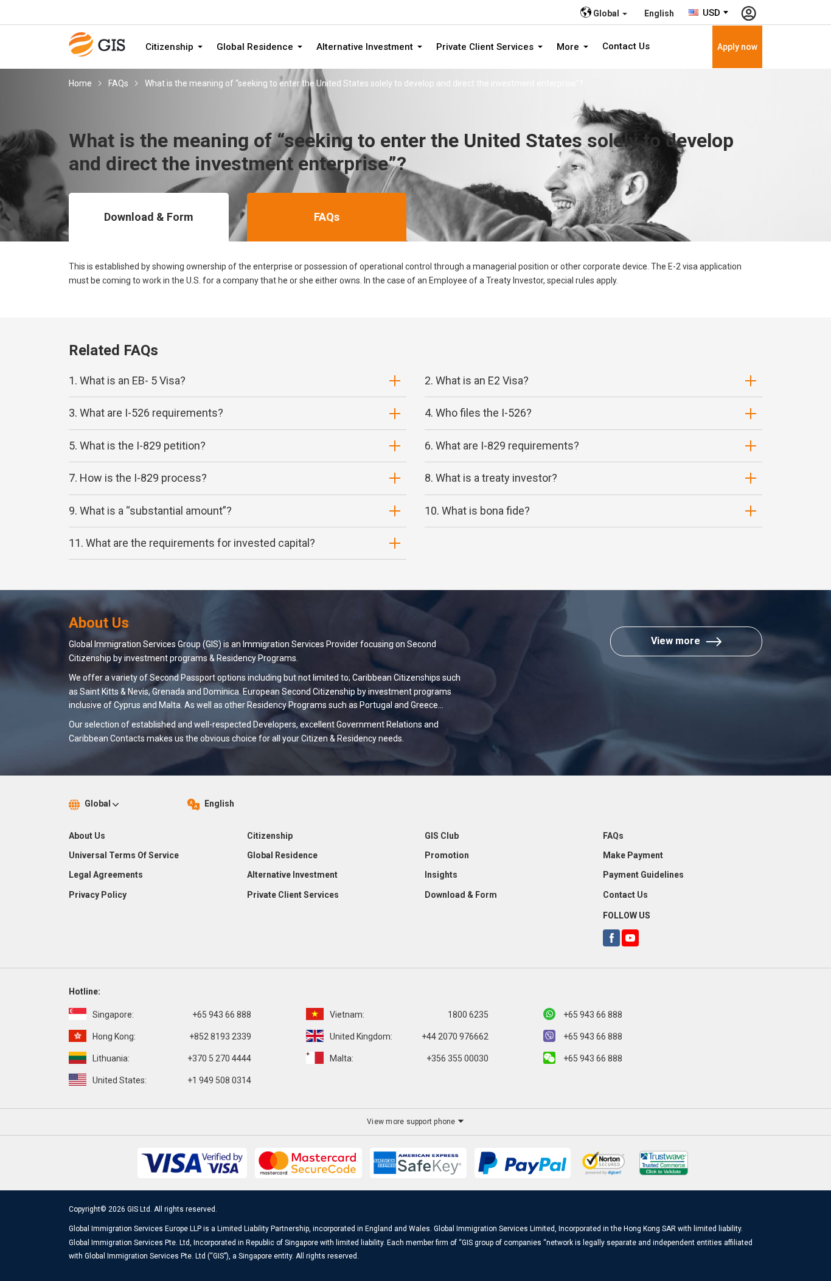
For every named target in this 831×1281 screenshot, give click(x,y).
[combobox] (709, 13)
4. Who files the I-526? (478, 412)
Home (80, 83)
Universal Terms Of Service (124, 855)
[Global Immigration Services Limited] (101, 44)
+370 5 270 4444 (171, 1058)
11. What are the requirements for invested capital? (192, 542)
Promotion (447, 855)
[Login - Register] (748, 12)
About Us (87, 836)
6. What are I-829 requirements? (502, 445)
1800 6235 (409, 1014)
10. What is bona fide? (477, 510)
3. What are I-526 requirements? (146, 412)
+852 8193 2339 (171, 1036)
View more (675, 641)
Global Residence (256, 46)
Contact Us (626, 46)
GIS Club (442, 836)
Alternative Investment (365, 46)
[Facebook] (611, 937)
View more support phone (412, 1121)
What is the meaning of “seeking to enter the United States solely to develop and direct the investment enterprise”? (364, 83)
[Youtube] (630, 937)
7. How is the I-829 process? (138, 477)
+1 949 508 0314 (171, 1080)
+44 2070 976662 (409, 1036)
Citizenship (170, 46)
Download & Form (148, 216)
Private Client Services (486, 46)
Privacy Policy (98, 895)
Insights (441, 875)
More (569, 46)
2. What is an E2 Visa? (477, 380)
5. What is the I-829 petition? (137, 445)
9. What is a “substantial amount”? (150, 510)
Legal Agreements (106, 875)
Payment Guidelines (643, 875)
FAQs (118, 83)
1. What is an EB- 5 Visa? (127, 380)
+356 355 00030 (409, 1058)
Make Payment (633, 855)
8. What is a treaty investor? (491, 477)
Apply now (737, 47)
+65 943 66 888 (171, 1014)
